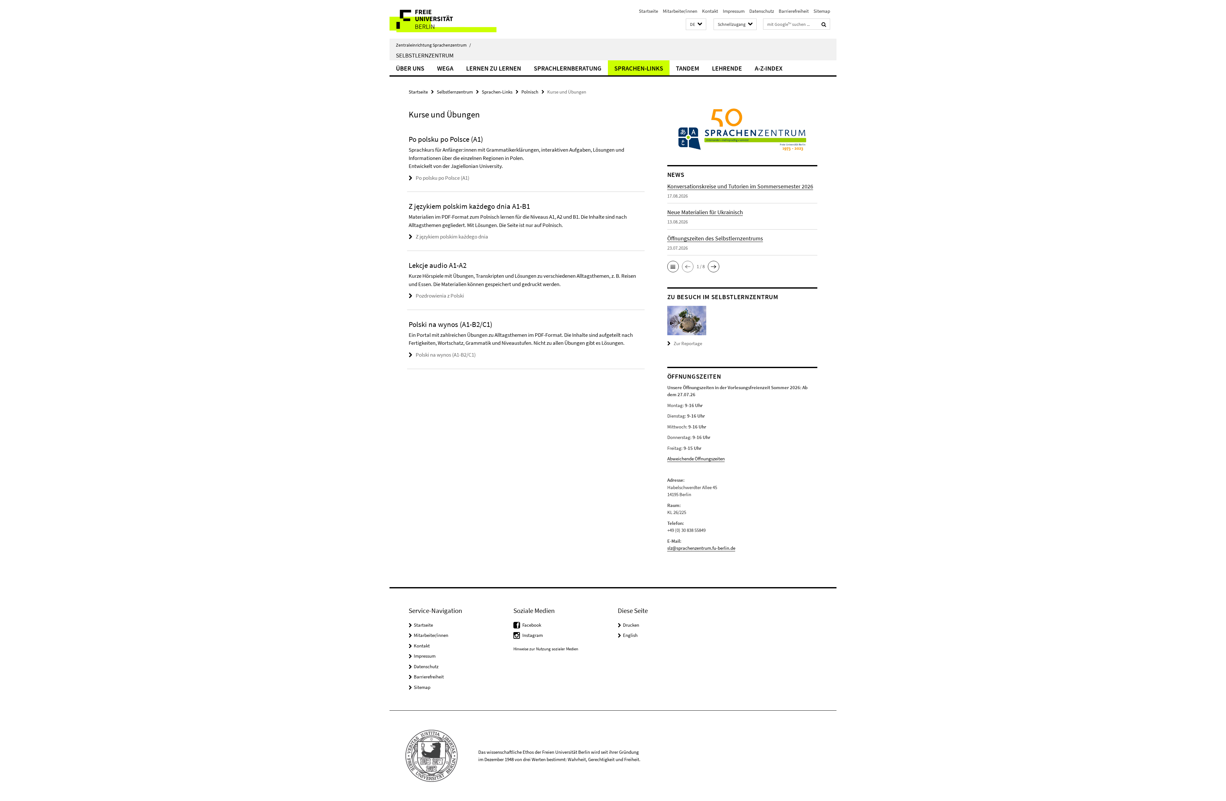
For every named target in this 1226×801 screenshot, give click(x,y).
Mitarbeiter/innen (680, 11)
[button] (696, 24)
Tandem (687, 68)
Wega (445, 68)
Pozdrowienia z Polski (440, 295)
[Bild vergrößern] (686, 319)
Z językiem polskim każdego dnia (452, 236)
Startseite (648, 11)
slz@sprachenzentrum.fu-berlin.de (701, 548)
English (630, 635)
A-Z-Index (769, 68)
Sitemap (822, 11)
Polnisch (529, 92)
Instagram (532, 635)
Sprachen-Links (638, 68)
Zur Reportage (688, 343)
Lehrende (727, 68)
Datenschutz (761, 11)
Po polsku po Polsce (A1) (442, 177)
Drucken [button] (631, 625)
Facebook (531, 625)
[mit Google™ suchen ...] (824, 24)
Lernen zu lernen (493, 68)
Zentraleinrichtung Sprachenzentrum (433, 45)
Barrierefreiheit (794, 11)
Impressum (734, 11)
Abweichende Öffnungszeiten (696, 459)
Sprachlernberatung (568, 68)
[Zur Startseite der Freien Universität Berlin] (443, 19)
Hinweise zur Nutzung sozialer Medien (545, 649)
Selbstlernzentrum (425, 55)
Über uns (410, 68)
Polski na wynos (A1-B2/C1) (446, 354)
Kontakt (710, 11)
